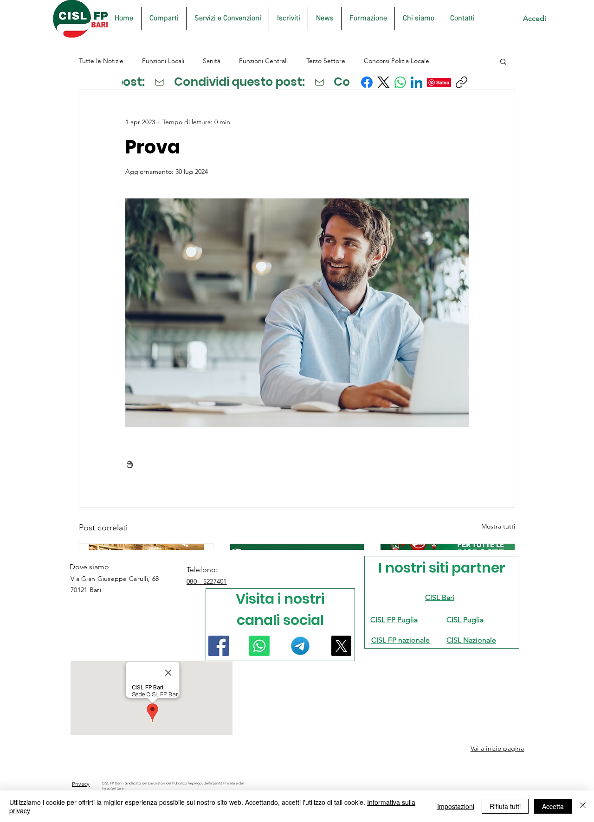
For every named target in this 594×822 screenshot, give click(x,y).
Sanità (211, 61)
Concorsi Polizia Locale (396, 61)
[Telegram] (300, 646)
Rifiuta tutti (505, 806)
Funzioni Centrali (263, 61)
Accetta (553, 806)
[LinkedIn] (416, 82)
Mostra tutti (498, 526)
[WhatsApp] (400, 82)
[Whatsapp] (259, 646)
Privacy (81, 783)
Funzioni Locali (163, 61)
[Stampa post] (129, 464)
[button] (503, 61)
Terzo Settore (325, 61)
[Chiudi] (582, 806)
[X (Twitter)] (383, 82)
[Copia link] (461, 82)
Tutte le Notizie (101, 61)
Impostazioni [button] (455, 806)
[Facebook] (367, 82)
